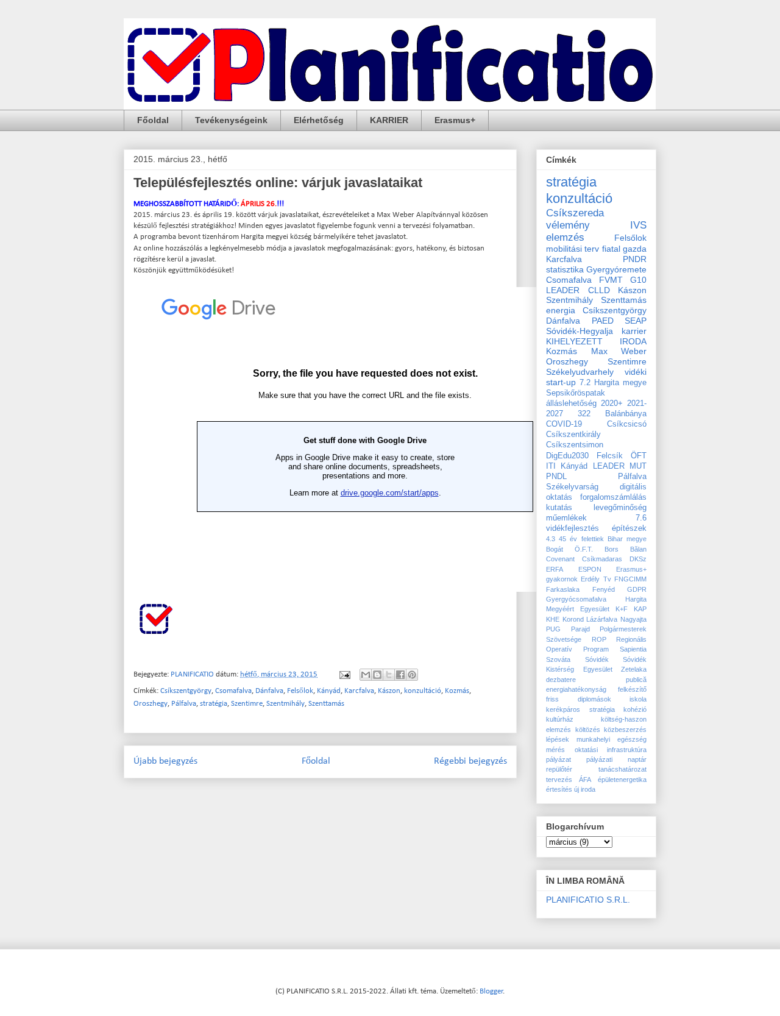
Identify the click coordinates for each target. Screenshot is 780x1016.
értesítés (559, 789)
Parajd (580, 629)
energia (560, 310)
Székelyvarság (572, 487)
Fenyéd (603, 589)
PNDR (635, 259)
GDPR (637, 589)
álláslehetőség (571, 403)
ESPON (589, 569)
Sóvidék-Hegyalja (579, 331)
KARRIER (389, 120)
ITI (551, 466)
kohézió (635, 709)
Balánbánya (626, 414)
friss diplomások (578, 699)
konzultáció (422, 691)
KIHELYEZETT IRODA (596, 341)
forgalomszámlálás (613, 497)
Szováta (558, 659)
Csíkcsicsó (627, 424)
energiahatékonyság (576, 689)
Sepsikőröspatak (575, 393)
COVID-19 (564, 424)
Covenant (560, 559)
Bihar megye (627, 538)
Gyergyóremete (616, 269)
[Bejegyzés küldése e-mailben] (343, 674)
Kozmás (457, 691)
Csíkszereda (575, 213)
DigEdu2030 (567, 456)
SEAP (636, 320)
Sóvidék (597, 659)
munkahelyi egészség (611, 739)
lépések (557, 739)
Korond (573, 619)
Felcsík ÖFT (622, 456)
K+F (621, 609)
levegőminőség (620, 507)
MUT (638, 466)
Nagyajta (633, 619)
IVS (638, 225)
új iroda (584, 789)
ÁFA (585, 779)
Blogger (491, 991)
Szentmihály (285, 704)
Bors (611, 549)
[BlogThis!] (377, 675)
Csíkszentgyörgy (185, 691)
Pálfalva (183, 704)
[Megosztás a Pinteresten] (412, 675)
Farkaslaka (563, 589)
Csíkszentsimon (574, 445)
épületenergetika (622, 779)
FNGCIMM (630, 579)
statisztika (565, 269)
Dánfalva (269, 691)
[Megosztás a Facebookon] (400, 675)
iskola (638, 699)
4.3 (550, 538)
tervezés (559, 779)
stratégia (213, 704)
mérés (555, 749)
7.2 (585, 382)
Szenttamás (326, 704)
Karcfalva (359, 691)
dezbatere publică (596, 679)
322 (584, 414)
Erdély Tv (596, 579)
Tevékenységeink (231, 120)
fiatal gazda (624, 249)
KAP (640, 609)
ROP (599, 639)
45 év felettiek (581, 538)
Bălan (638, 549)
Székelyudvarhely (580, 372)
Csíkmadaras (602, 559)
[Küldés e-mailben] (366, 675)
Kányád (329, 691)
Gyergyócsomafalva (576, 599)
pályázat (558, 759)
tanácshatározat (622, 769)
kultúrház (559, 719)
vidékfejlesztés (572, 528)
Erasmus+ (454, 120)
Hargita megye (620, 382)
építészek (629, 528)
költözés (587, 729)
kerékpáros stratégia (580, 709)
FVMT (611, 280)
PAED (603, 320)
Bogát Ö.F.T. (569, 549)
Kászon (389, 691)
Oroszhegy (150, 704)
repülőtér (559, 769)
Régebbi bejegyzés (470, 761)
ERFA (554, 569)
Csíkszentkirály (573, 434)
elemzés (565, 237)
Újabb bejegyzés (165, 761)
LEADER (609, 466)
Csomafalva (233, 691)
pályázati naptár (616, 759)
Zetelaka (634, 669)
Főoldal (153, 120)
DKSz (638, 559)
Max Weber (619, 351)
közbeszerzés (625, 729)
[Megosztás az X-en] (389, 675)
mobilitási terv (572, 249)
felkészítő (632, 689)
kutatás (559, 507)
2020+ (612, 403)
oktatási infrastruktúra (611, 749)
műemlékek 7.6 (596, 518)
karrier (634, 331)
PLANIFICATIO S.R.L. (588, 899)
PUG (553, 629)
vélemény (568, 225)
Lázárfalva (601, 619)
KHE (552, 619)
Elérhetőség (319, 120)
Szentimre (247, 704)
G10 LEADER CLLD (596, 285)
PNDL (556, 476)
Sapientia (633, 649)
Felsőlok (300, 691)
